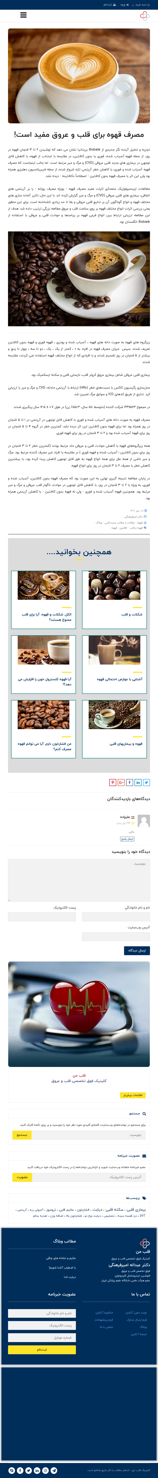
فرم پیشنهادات (103, 1320)
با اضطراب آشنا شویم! (62, 1268)
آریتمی (22, 1210)
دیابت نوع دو (92, 1216)
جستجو (22, 1135)
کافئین (122, 528)
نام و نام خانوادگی (137, 907)
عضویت (22, 1177)
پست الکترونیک (64, 907)
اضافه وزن (56, 1216)
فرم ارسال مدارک (137, 1320)
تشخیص (109, 1216)
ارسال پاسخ (127, 839)
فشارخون (82, 1210)
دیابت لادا (70, 1277)
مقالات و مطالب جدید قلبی (119, 523)
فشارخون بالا (73, 1216)
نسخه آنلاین (139, 1334)
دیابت (96, 1210)
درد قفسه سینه (127, 1216)
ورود (123, 5)
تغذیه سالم (40, 1216)
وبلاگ (98, 523)
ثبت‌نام (108, 5)
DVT (142, 1216)
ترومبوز (50, 1210)
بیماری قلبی (135, 1210)
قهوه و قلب (136, 528)
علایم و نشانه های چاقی (61, 1258)
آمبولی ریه (36, 1210)
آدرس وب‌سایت (139, 927)
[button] (140, 4)
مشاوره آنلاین (104, 1313)
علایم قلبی (66, 1210)
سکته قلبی (113, 1210)
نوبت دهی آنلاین (136, 1313)
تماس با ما (106, 1327)
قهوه (139, 523)
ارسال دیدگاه (137, 950)
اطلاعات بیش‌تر (132, 1095)
